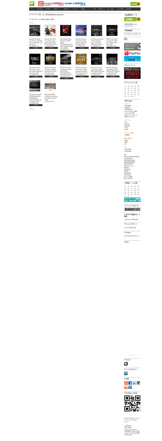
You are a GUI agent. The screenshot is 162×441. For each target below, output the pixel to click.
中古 (95, 9)
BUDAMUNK (127, 173)
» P (128, 92)
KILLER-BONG (128, 158)
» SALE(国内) (127, 149)
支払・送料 (110, 9)
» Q (131, 92)
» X (138, 94)
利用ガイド (102, 9)
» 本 (125, 143)
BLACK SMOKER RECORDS (131, 156)
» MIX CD (126, 123)
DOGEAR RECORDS (129, 160)
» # (125, 85)
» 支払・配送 (127, 427)
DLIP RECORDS (128, 163)
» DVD (126, 127)
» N (138, 90)
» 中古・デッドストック (130, 114)
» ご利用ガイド (128, 425)
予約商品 (48, 9)
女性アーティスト (129, 165)
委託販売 (128, 9)
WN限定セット (57, 9)
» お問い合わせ (128, 434)
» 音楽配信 (127, 134)
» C (135, 85)
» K (128, 90)
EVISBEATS (127, 169)
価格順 (47, 19)
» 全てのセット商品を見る (131, 219)
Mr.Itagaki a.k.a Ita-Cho (54, 14)
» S (138, 92)
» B (131, 85)
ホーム (32, 9)
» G (131, 88)
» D (138, 85)
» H (135, 88)
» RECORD (127, 125)
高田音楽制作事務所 (129, 162)
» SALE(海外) (127, 151)
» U (128, 94)
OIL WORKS (127, 174)
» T (125, 94)
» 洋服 (125, 140)
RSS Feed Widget (132, 355)
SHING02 (126, 167)
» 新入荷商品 (127, 105)
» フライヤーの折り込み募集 (132, 432)
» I (43, 14)
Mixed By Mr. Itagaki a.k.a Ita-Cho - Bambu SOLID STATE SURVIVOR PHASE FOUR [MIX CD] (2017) (66, 71)
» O (125, 92)
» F (128, 88)
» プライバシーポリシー (130, 429)
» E (125, 88)
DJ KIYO (126, 171)
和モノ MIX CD (128, 178)
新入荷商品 (40, 9)
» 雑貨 (125, 142)
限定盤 (83, 9)
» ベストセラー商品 (129, 113)
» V (131, 94)
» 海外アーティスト (129, 116)
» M (135, 90)
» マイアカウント (128, 25)
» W (135, 94)
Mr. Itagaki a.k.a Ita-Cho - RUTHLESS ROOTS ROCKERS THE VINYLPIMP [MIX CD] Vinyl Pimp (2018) (35, 98)
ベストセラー (74, 9)
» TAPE (126, 129)
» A (128, 85)
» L (131, 90)
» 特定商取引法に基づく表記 (132, 431)
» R (135, 92)
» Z (128, 96)
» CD (125, 122)
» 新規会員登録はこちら (130, 24)
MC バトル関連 (128, 176)
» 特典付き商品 (128, 109)
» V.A (132, 96)
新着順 (52, 19)
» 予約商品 (127, 107)
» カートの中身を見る (130, 227)
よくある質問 (119, 9)
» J (125, 90)
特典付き (66, 9)
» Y (125, 96)
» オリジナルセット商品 (130, 111)
